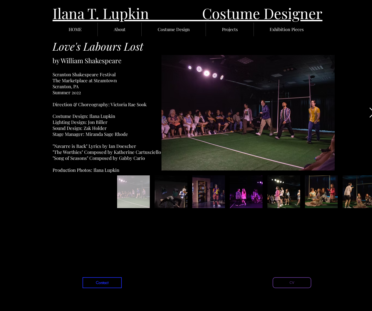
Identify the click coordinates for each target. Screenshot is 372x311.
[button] (119, 29)
